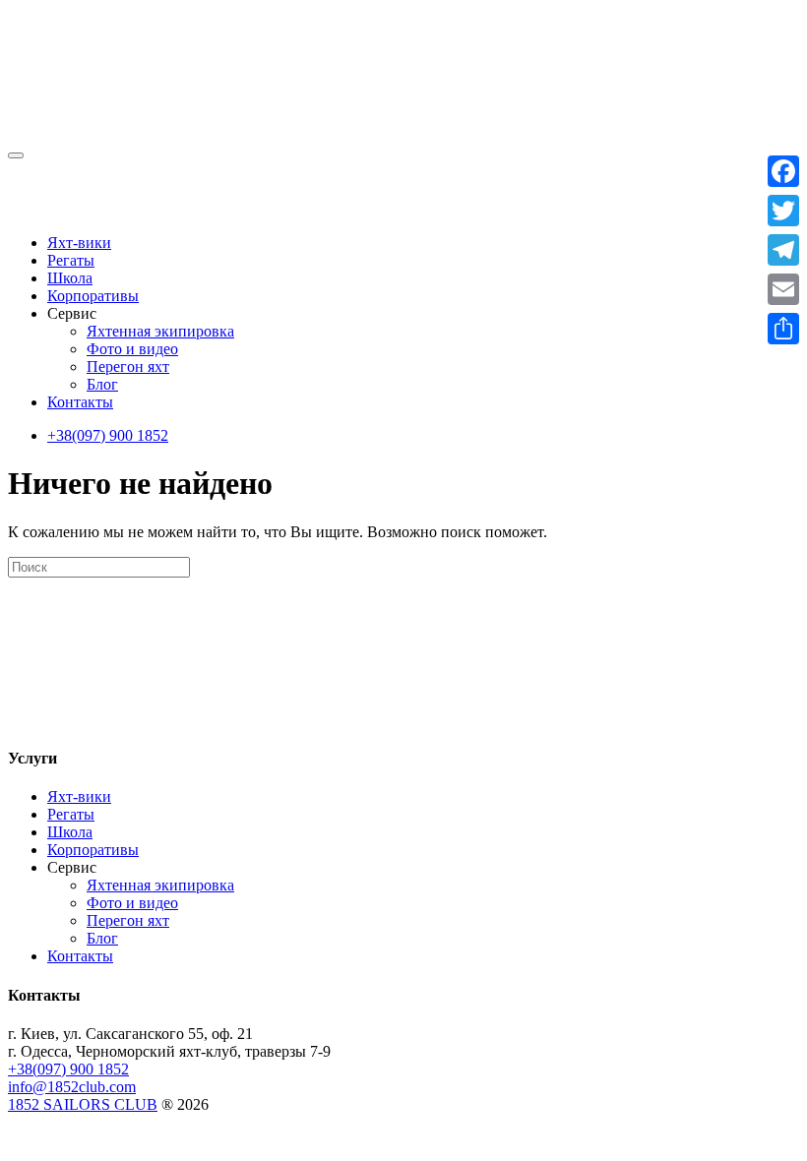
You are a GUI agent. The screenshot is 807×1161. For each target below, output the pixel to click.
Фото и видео (132, 348)
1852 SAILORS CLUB (82, 1104)
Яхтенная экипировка (160, 331)
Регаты (70, 260)
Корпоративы (93, 295)
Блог (102, 384)
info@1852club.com (72, 1086)
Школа (70, 278)
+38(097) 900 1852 (107, 435)
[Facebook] (783, 171)
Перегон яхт (128, 366)
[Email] (783, 289)
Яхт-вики (79, 242)
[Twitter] (783, 210)
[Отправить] (783, 328)
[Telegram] (783, 250)
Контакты (80, 402)
